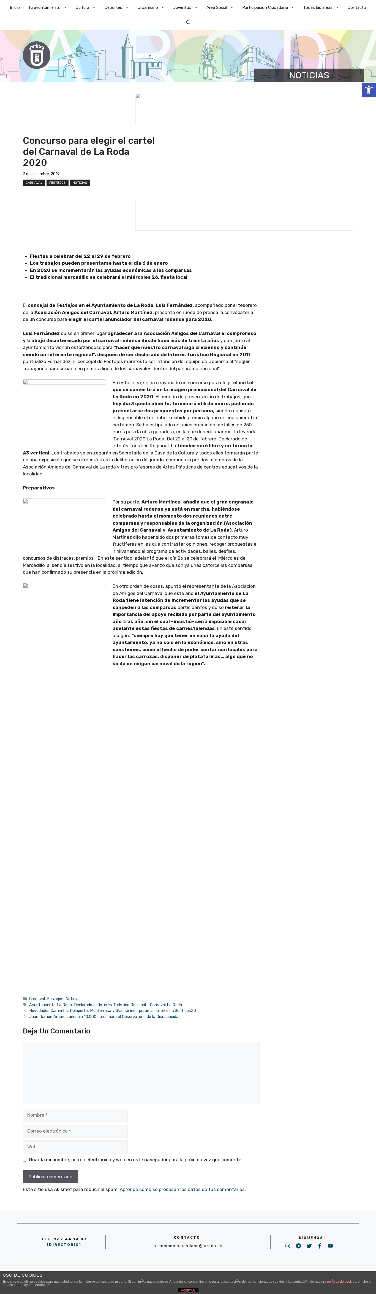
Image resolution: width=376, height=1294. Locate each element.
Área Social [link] (216, 7)
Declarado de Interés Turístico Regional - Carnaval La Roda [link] (128, 1004)
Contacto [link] (357, 7)
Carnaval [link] (34, 183)
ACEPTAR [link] (188, 1290)
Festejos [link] (57, 183)
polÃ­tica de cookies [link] (341, 1282)
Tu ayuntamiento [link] (44, 7)
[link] (369, 90)
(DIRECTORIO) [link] (64, 1244)
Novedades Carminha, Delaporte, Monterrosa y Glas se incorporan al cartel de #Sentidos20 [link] (112, 1010)
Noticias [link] (80, 183)
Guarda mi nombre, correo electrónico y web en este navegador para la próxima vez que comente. (136, 1159)
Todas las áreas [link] (318, 7)
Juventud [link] (182, 7)
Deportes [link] (113, 7)
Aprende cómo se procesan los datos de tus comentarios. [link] (183, 1189)
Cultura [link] (82, 7)
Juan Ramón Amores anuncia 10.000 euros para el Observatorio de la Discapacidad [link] (105, 1016)
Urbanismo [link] (147, 7)
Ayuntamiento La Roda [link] (50, 1004)
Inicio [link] (15, 7)
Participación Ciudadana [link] (265, 7)
